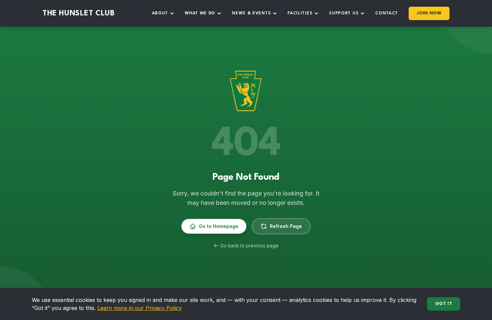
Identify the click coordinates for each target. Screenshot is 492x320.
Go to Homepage (218, 226)
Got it (443, 304)
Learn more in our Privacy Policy (139, 308)
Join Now (429, 13)
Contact (386, 13)
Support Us (343, 13)
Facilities (300, 13)
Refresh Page (286, 226)
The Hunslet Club (79, 13)
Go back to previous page (249, 245)
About (160, 13)
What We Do (200, 13)
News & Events (251, 13)
